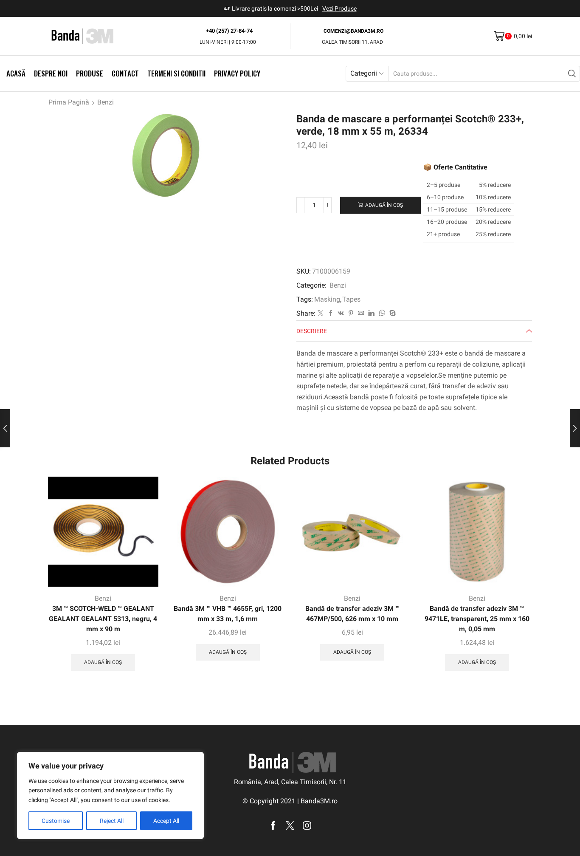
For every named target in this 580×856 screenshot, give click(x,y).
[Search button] (572, 73)
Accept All (166, 820)
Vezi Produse (339, 8)
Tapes (351, 299)
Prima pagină (68, 102)
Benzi (105, 102)
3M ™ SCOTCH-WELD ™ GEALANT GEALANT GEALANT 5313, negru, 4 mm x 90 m (103, 619)
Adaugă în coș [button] (103, 662)
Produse (89, 73)
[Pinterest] (351, 313)
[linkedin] (371, 313)
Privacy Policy (237, 73)
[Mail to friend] (361, 313)
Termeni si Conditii (176, 73)
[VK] (341, 313)
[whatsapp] (382, 313)
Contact (125, 73)
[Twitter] (320, 313)
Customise (56, 820)
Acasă (15, 73)
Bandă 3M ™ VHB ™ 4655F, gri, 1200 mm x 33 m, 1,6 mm (228, 614)
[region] (110, 795)
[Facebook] (331, 313)
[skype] (391, 313)
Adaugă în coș (384, 205)
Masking (327, 299)
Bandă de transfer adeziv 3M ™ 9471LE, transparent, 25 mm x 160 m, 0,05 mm (477, 619)
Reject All (112, 820)
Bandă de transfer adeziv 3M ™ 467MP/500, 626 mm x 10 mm (352, 614)
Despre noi (51, 73)
